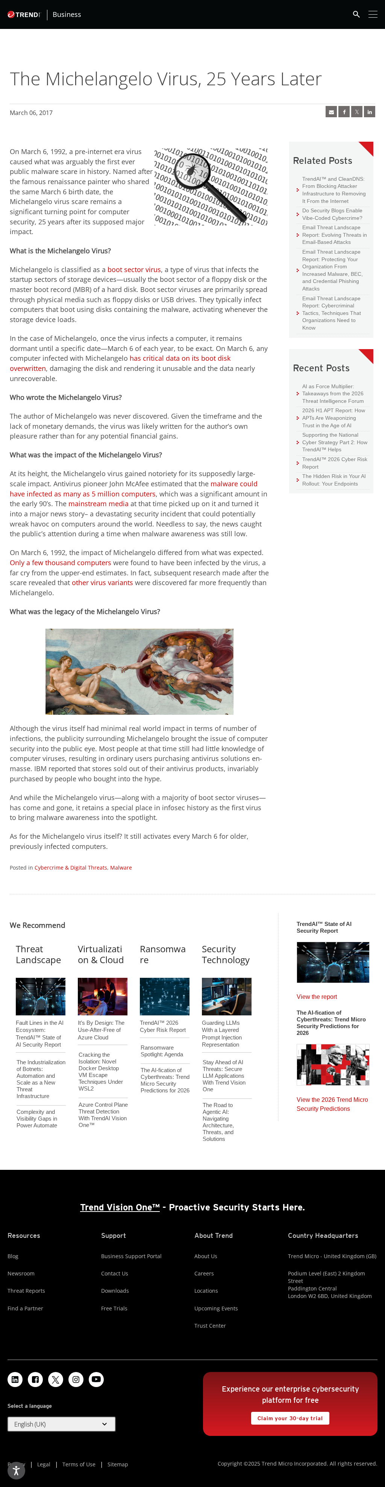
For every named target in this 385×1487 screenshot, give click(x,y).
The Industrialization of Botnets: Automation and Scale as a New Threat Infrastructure (41, 1079)
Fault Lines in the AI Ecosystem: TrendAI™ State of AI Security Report (40, 1021)
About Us (205, 1256)
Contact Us (114, 1273)
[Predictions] (333, 1062)
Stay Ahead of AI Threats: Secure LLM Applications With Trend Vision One (224, 1075)
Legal (43, 1464)
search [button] (356, 14)
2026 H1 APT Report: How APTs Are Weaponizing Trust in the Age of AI (331, 417)
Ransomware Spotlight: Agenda (162, 1050)
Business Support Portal (131, 1256)
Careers (204, 1273)
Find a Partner (25, 1308)
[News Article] (333, 960)
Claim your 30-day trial (287, 1416)
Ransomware (163, 954)
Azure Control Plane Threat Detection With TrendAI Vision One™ (103, 1114)
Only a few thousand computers (60, 562)
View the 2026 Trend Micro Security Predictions (332, 1102)
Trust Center (210, 1325)
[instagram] (75, 1379)
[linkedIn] (369, 111)
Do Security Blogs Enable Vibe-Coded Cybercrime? (329, 214)
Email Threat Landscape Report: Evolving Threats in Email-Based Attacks (332, 234)
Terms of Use (78, 1464)
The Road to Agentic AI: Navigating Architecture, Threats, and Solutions (218, 1122)
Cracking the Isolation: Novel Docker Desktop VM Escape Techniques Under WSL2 (101, 1071)
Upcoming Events (216, 1308)
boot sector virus (134, 269)
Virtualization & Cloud (101, 954)
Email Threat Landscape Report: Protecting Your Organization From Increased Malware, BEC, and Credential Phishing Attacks (330, 270)
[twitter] (356, 111)
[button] (62, 1424)
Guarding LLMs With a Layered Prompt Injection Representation (222, 1021)
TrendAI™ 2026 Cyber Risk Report (334, 463)
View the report (317, 995)
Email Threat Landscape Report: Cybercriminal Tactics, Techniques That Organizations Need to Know (331, 313)
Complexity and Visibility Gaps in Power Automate (37, 1118)
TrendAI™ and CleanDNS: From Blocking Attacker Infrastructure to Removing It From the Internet (331, 189)
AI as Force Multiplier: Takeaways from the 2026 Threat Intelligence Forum (330, 393)
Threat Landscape (38, 954)
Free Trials (114, 1308)
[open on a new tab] (55, 1379)
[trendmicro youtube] (96, 1379)
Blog (13, 1256)
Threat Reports (26, 1290)
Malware (121, 867)
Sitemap (118, 1464)
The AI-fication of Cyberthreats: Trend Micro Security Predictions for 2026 (165, 1080)
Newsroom (21, 1273)
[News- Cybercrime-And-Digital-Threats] (331, 111)
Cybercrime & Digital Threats (71, 867)
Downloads (115, 1290)
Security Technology (226, 954)
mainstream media (98, 503)
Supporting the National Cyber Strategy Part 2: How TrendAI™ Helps (332, 441)
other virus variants (102, 582)
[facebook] (344, 111)
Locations (206, 1290)
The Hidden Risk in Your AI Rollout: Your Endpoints (331, 480)
